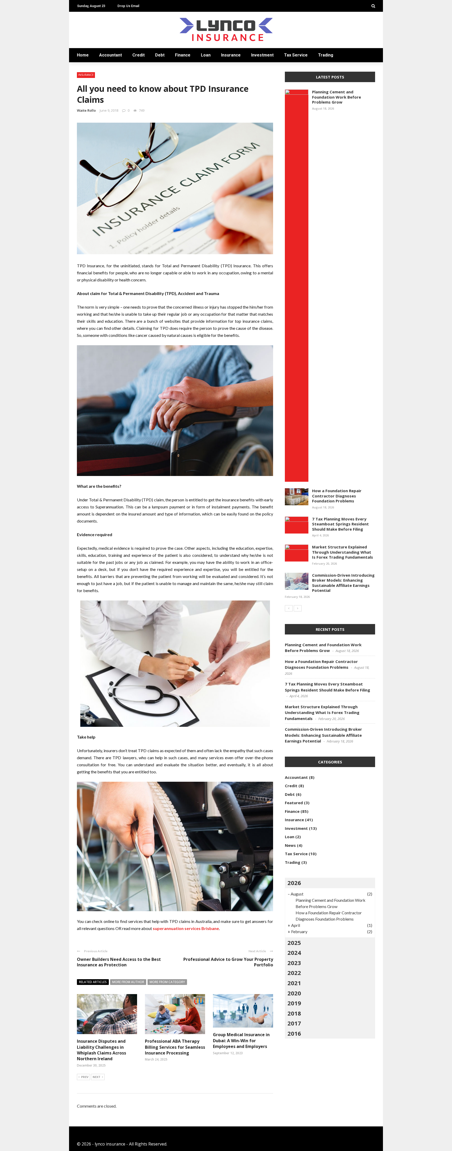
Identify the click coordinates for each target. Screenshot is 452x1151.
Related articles (93, 982)
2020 (294, 993)
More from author (128, 982)
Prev (84, 1077)
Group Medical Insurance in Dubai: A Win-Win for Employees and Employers (241, 1040)
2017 (294, 1023)
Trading (325, 55)
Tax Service (296, 55)
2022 (294, 973)
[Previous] (289, 608)
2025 (294, 942)
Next (96, 1077)
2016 (294, 1033)
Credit (138, 55)
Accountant (110, 55)
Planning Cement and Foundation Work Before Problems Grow (336, 97)
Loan (206, 55)
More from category (167, 982)
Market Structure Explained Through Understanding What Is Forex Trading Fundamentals (342, 552)
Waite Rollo (86, 110)
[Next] (298, 608)
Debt (160, 55)
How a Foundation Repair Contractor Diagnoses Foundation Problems (336, 495)
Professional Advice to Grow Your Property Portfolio (228, 962)
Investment (262, 55)
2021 (294, 983)
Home (83, 55)
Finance (182, 55)
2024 (294, 952)
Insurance (231, 55)
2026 (294, 883)
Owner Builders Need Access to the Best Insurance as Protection (119, 962)
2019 (294, 1003)
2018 (294, 1013)
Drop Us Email (128, 6)
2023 (294, 963)
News (290, 845)
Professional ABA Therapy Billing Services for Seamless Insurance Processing (175, 1047)
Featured (294, 802)
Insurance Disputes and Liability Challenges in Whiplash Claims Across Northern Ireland (101, 1050)
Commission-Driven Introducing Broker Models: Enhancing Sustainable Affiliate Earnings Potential (343, 582)
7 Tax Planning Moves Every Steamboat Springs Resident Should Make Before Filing (340, 524)
